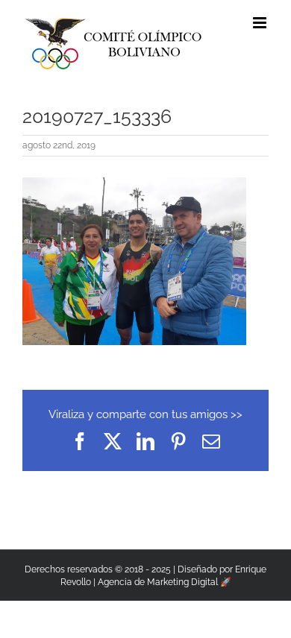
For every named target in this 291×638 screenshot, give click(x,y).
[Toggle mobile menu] (261, 23)
